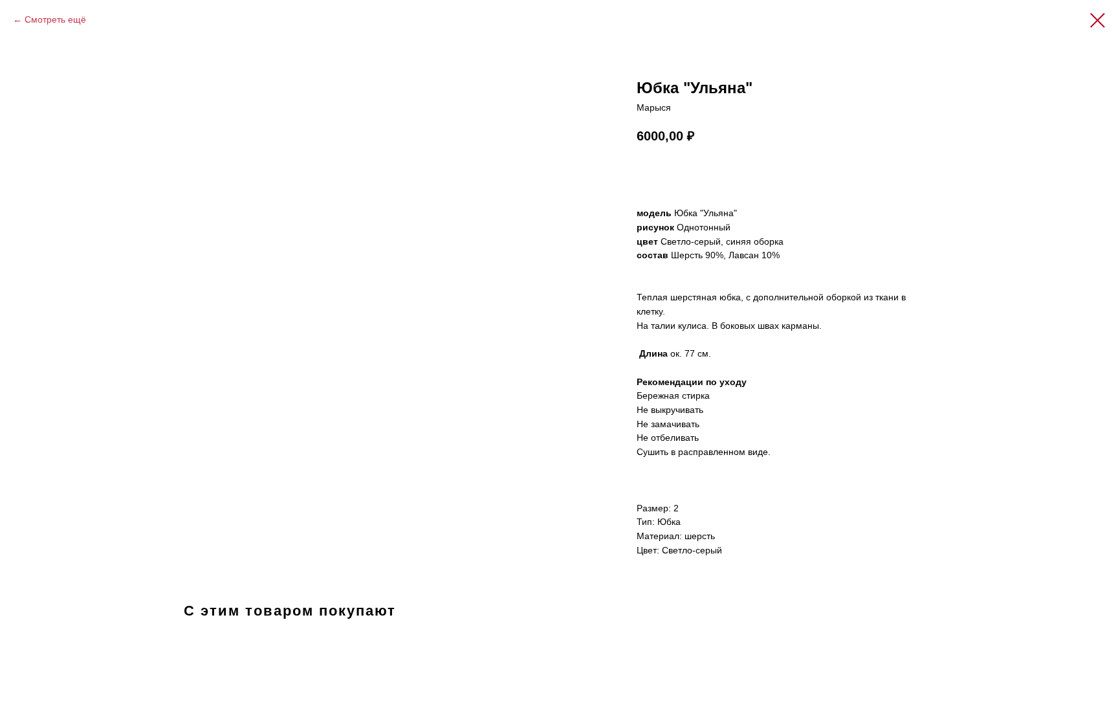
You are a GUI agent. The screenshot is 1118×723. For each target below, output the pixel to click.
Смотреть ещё (55, 19)
